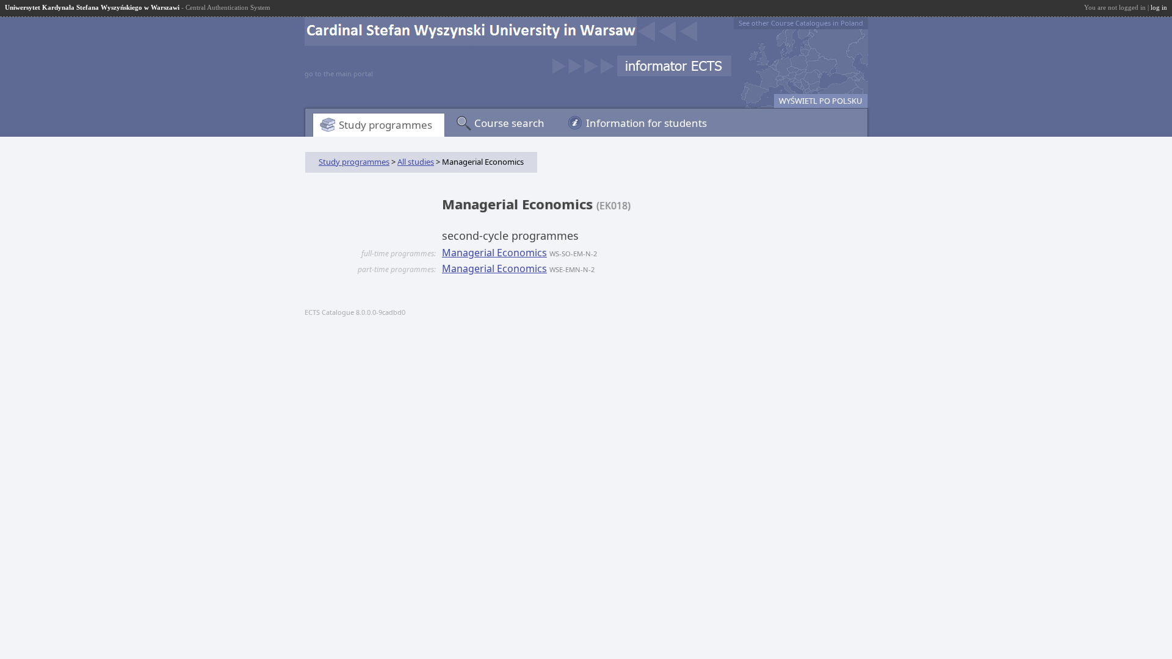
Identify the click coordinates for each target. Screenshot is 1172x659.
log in (1159, 7)
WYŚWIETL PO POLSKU (821, 100)
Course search (509, 123)
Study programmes (385, 125)
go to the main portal (339, 73)
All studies (415, 161)
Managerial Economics (494, 252)
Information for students (646, 123)
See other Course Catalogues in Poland (801, 22)
